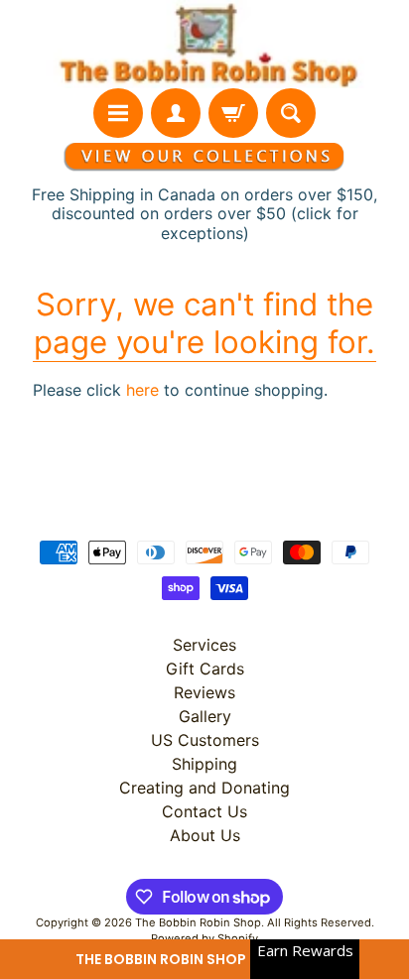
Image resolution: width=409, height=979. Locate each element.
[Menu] (118, 113)
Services (204, 645)
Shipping (204, 764)
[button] (204, 959)
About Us (205, 835)
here (142, 390)
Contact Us (204, 811)
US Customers (205, 740)
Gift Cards (205, 668)
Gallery (205, 716)
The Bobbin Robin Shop (198, 922)
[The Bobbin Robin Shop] (204, 44)
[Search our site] (291, 113)
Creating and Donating (204, 787)
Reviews (204, 692)
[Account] (176, 113)
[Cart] (233, 113)
